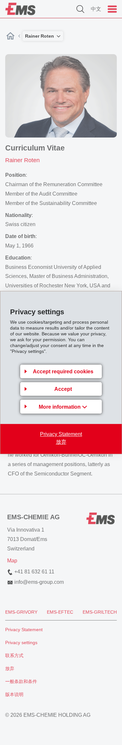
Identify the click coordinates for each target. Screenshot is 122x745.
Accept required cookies (63, 371)
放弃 (61, 442)
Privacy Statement (61, 434)
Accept (63, 389)
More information (60, 407)
